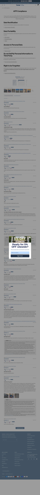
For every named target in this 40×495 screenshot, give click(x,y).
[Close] (30, 237)
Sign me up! (20, 256)
